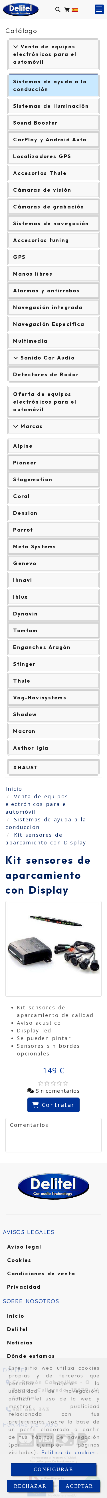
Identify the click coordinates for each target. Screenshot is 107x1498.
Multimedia (30, 341)
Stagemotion (33, 479)
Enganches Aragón (41, 647)
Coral (21, 496)
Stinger (24, 664)
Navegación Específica (48, 324)
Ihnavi (22, 580)
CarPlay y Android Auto (49, 139)
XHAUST (25, 767)
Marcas (30, 426)
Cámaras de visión (42, 190)
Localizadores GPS (42, 156)
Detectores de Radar (46, 374)
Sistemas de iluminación (51, 106)
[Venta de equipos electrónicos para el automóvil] (15, 46)
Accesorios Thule (39, 173)
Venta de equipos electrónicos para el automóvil (44, 54)
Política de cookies (68, 1452)
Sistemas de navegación (51, 223)
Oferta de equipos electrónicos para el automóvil (44, 402)
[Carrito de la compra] (67, 9)
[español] (75, 9)
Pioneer (25, 462)
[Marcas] (15, 426)
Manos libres (33, 273)
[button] (99, 9)
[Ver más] (15, 357)
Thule (22, 680)
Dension (25, 513)
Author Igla (31, 748)
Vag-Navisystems (39, 697)
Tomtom (25, 630)
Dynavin (25, 613)
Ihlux (20, 597)
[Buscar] (57, 9)
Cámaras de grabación (48, 206)
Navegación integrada (48, 307)
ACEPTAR (79, 1486)
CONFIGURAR (53, 1469)
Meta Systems (34, 546)
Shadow (25, 714)
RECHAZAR (30, 1486)
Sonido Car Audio (46, 357)
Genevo (25, 563)
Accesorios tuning (41, 240)
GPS (19, 257)
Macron (24, 731)
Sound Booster (35, 122)
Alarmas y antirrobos (46, 290)
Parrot (23, 529)
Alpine (23, 446)
